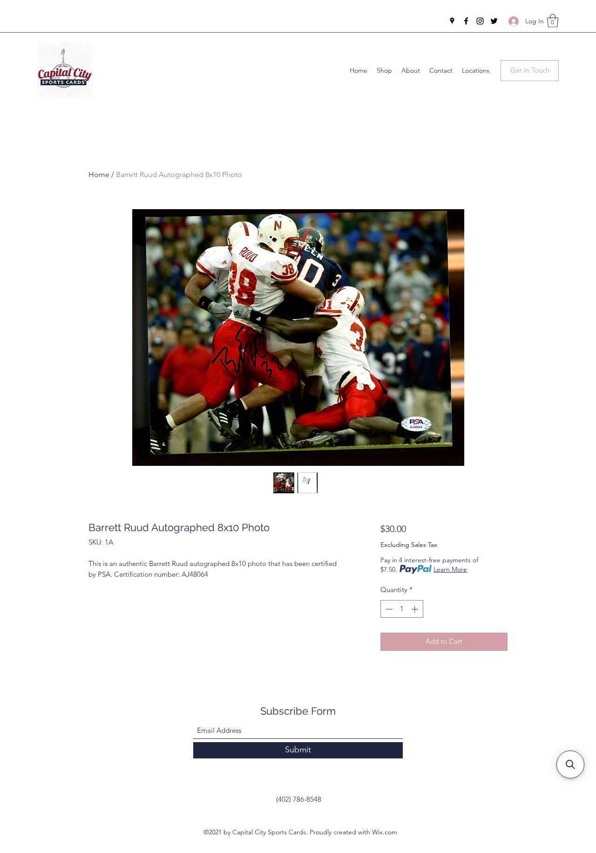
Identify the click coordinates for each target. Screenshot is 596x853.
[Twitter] (494, 21)
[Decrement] (388, 609)
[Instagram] (480, 21)
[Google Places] (452, 21)
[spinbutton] (401, 609)
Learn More (450, 569)
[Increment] (415, 609)
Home (98, 174)
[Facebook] (466, 21)
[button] (552, 20)
